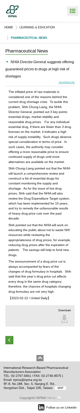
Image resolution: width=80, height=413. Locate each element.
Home (8, 27)
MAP (60, 388)
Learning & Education (37, 27)
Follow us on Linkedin (61, 407)
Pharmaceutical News (29, 38)
